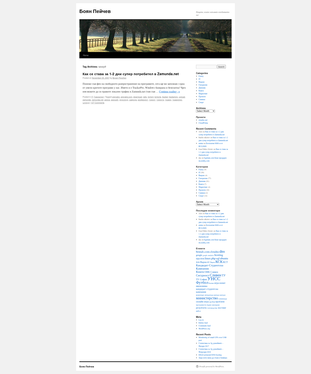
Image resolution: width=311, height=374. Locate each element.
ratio (145, 96)
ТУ (224, 275)
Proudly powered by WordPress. (211, 366)
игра (216, 282)
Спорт (201, 102)
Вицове (202, 82)
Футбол (202, 282)
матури (222, 295)
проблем (220, 301)
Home (85, 55)
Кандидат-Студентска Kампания (209, 266)
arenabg (116, 96)
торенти (160, 99)
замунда (133, 99)
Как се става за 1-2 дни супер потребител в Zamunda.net (131, 73)
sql (217, 258)
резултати (201, 307)
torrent (151, 96)
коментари (200, 295)
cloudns (214, 251)
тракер (168, 99)
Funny (201, 76)
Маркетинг (203, 93)
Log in (201, 319)
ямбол (198, 311)
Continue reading (169, 91)
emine (201, 143)
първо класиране (213, 305)
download (137, 96)
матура (216, 295)
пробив (212, 302)
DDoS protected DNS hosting (210, 354)
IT (92, 96)
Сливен (215, 274)
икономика (201, 286)
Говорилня (99, 96)
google (199, 255)
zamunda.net (97, 99)
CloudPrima (203, 122)
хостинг (222, 307)
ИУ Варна (211, 262)
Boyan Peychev (119, 77)
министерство (207, 297)
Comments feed (205, 325)
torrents (158, 96)
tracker (165, 96)
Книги (201, 90)
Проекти (202, 96)
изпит (222, 282)
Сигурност (202, 275)
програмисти (201, 305)
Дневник (202, 87)
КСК (219, 261)
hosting (218, 255)
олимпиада (223, 299)
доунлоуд (123, 99)
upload (182, 96)
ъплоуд (86, 102)
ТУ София (201, 279)
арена (107, 99)
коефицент (143, 99)
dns (222, 251)
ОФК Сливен (211, 271)
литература (209, 295)
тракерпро (177, 99)
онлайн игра (202, 301)
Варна (203, 262)
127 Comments (97, 102)
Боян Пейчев (95, 10)
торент (152, 99)
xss (198, 262)
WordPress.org (204, 328)
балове (211, 283)
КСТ (225, 262)
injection (200, 258)
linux (208, 258)
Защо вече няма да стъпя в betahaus (213, 357)
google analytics (208, 255)
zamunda (87, 99)
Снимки (202, 99)
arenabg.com (126, 96)
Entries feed (203, 322)
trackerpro (173, 96)
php (213, 258)
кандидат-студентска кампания (207, 290)
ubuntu (224, 258)
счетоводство (212, 308)
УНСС (213, 278)
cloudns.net (203, 120)
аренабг (114, 99)
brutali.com (202, 251)
